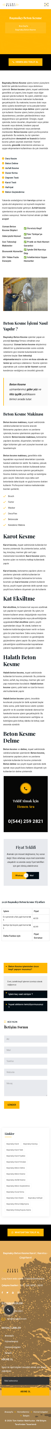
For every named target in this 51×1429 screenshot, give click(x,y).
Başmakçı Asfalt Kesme (16, 1180)
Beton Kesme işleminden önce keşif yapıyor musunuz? (23, 968)
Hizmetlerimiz (11, 1341)
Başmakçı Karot (13, 1144)
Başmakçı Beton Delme (16, 1168)
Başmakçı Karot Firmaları (16, 1162)
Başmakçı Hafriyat (35, 1198)
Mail (33, 875)
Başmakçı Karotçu (30, 1144)
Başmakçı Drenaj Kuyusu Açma (19, 1210)
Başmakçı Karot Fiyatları (16, 1156)
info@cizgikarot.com (17, 1319)
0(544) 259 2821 (26, 821)
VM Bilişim (41, 1420)
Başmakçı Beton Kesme (16, 1174)
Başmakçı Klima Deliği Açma (18, 1204)
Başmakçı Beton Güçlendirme (18, 1186)
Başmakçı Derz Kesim (15, 1198)
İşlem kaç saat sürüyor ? (20, 994)
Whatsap (19, 875)
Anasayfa (9, 1335)
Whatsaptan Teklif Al (27, 1232)
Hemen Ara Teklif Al (26, 62)
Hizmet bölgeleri (13, 1347)
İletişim (8, 1353)
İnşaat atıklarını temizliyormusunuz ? (25, 1006)
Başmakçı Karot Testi (15, 1150)
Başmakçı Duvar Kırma (15, 1192)
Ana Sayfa (23, 26)
